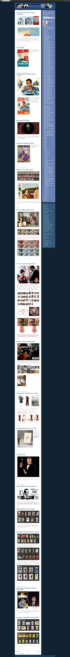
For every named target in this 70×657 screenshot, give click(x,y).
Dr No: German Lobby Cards (26, 263)
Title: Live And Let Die (47, 109)
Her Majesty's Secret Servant (48, 224)
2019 (45, 142)
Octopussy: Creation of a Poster (27, 393)
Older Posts (39, 651)
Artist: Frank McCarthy (47, 55)
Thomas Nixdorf (26, 612)
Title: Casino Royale (47, 95)
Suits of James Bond (47, 240)
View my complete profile (48, 28)
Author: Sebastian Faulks (48, 83)
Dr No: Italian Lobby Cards (25, 210)
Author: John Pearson (47, 79)
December (46, 151)
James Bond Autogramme (48, 225)
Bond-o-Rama (46, 212)
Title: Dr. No (45, 100)
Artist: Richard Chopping (47, 67)
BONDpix (45, 213)
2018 (45, 143)
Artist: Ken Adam (46, 59)
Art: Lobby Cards (46, 36)
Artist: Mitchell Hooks (47, 63)
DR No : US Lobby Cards (25, 169)
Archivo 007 (45, 209)
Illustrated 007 (22, 138)
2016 (45, 146)
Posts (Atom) (22, 653)
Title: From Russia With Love (48, 103)
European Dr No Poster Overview (28, 532)
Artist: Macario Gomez (47, 60)
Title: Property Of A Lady (48, 118)
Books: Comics (46, 87)
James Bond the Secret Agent (48, 229)
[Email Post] (18, 69)
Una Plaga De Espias (47, 245)
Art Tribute (20, 47)
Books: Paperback (47, 92)
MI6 (44, 232)
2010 (45, 197)
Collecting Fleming (47, 217)
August (46, 156)
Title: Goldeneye (46, 105)
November (46, 152)
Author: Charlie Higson (47, 75)
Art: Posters (46, 40)
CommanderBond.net (47, 220)
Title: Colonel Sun (46, 96)
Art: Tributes (46, 45)
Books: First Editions (47, 88)
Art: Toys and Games (47, 44)
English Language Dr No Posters (27, 617)
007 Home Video (46, 208)
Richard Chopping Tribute (25, 143)
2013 (45, 150)
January (46, 193)
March (46, 190)
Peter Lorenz (51, 21)
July (45, 157)
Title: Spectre (46, 122)
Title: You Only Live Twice (48, 135)
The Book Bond (46, 241)
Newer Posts (17, 651)
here (30, 52)
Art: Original (45, 39)
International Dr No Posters (26, 509)
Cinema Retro (46, 216)
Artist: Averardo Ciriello (47, 47)
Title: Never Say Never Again (48, 112)
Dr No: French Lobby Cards (26, 341)
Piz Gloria (45, 236)
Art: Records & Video (47, 41)
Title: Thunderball (46, 132)
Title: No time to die (47, 113)
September (46, 155)
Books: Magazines (47, 91)
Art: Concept (46, 35)
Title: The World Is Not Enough (48, 131)
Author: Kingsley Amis (47, 80)
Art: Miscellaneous (47, 37)
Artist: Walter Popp (47, 72)
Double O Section (46, 221)
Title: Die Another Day (47, 99)
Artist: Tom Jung (46, 71)
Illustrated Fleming (23, 120)
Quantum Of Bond (46, 237)
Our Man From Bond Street (48, 233)
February (46, 192)
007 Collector (46, 205)
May (45, 188)
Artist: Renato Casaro (47, 64)
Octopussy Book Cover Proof (26, 428)
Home (28, 651)
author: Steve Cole (47, 84)
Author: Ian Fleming (47, 76)
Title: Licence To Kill (47, 108)
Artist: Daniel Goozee (47, 52)
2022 (45, 138)
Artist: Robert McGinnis (47, 68)
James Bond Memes (47, 228)
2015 (45, 147)
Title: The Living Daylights (48, 125)
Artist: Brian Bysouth (47, 51)
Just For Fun (21, 454)
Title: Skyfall (46, 121)
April (45, 189)
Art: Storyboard (46, 43)
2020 (45, 141)
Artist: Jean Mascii (47, 56)
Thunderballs (46, 244)
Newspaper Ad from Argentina (27, 486)
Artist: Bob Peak (46, 48)
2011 (45, 196)
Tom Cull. (33, 147)
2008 (45, 200)
